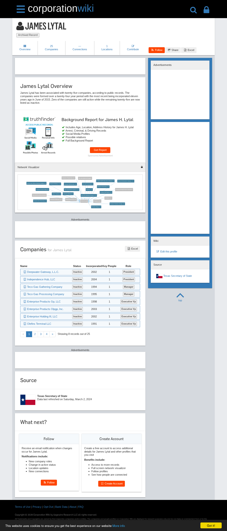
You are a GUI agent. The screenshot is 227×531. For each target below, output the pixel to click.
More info (118, 525)
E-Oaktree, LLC (108, 198)
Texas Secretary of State (177, 275)
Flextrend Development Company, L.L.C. (126, 181)
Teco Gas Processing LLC (87, 184)
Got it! (211, 525)
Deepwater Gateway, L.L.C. (55, 183)
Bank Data (61, 506)
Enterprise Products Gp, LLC (68, 178)
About (72, 506)
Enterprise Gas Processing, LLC (40, 200)
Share (174, 49)
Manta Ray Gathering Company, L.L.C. (88, 195)
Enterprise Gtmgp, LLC (96, 207)
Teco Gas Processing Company (39, 195)
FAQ (81, 506)
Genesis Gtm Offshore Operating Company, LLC (36, 183)
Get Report (100, 149)
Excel (190, 49)
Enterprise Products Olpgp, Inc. (42, 189)
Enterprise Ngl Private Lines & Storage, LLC (105, 180)
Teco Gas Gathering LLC (68, 193)
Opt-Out (48, 506)
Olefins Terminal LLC (56, 193)
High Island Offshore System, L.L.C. (71, 189)
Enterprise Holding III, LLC (56, 199)
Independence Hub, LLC (71, 199)
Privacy (37, 506)
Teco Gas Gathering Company (85, 178)
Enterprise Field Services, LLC (70, 184)
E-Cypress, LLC (97, 201)
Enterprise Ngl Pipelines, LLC (106, 192)
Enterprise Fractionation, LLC (103, 186)
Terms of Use (23, 506)
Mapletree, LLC (89, 189)
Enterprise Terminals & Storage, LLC (117, 203)
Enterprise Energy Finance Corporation (124, 189)
